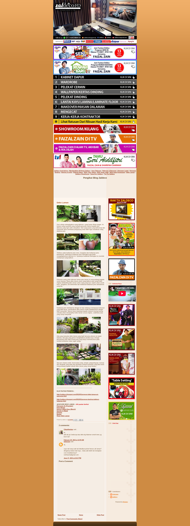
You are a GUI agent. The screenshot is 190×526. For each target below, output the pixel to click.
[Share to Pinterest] (82, 420)
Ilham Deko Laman (63, 416)
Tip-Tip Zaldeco (109, 174)
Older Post (100, 515)
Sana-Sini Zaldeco (96, 174)
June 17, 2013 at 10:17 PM (72, 458)
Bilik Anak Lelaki (103, 172)
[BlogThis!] (76, 420)
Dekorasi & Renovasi (109, 171)
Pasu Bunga (61, 407)
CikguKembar (68, 429)
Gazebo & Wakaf (62, 411)
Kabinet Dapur (78, 172)
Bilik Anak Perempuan (117, 172)
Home (81, 515)
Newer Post (61, 515)
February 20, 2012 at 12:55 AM (74, 440)
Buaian (59, 414)
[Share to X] (78, 420)
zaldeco (114, 497)
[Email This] (74, 420)
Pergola (59, 412)
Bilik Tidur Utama (90, 172)
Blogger (125, 502)
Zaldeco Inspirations (61, 171)
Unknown (67, 441)
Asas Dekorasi (96, 171)
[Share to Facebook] (80, 420)
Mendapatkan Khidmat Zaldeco (79, 171)
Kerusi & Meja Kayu (66, 409)
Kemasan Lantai (123, 171)
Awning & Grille (66, 172)
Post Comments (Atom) (74, 519)
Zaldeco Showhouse (82, 174)
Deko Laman (130, 172)
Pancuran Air (65, 406)
